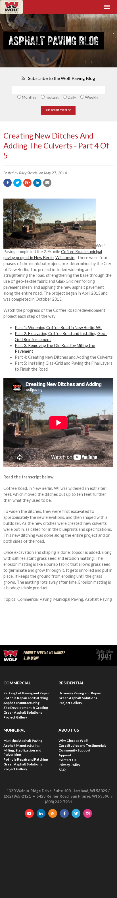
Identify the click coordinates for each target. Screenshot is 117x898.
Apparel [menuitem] (64, 755)
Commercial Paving (34, 599)
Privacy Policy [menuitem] (69, 765)
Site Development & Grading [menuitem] (25, 707)
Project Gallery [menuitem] (15, 717)
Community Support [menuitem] (74, 750)
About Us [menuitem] (68, 730)
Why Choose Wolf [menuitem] (73, 740)
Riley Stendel (28, 173)
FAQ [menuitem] (62, 769)
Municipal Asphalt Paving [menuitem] (22, 740)
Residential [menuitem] (71, 682)
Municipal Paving (68, 599)
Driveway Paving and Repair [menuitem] (79, 693)
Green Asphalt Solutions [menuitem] (22, 712)
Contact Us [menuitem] (67, 760)
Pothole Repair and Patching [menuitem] (25, 698)
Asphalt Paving (98, 599)
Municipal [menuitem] (14, 730)
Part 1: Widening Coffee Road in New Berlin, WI (58, 327)
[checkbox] (58, 97)
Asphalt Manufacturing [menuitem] (21, 703)
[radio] (26, 97)
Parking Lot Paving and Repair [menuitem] (26, 693)
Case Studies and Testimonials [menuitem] (82, 745)
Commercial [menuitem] (17, 682)
